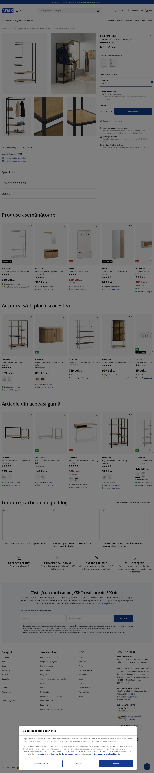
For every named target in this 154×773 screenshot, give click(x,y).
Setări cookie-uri (40, 764)
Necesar (79, 764)
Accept (116, 764)
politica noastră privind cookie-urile (105, 754)
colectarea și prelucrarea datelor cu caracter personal (60, 754)
